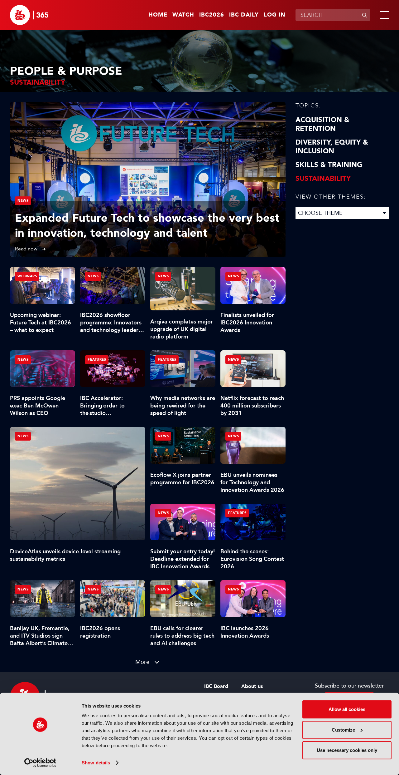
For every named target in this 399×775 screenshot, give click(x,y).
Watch (183, 15)
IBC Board (216, 686)
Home (157, 15)
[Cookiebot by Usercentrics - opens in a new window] (40, 763)
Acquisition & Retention (322, 124)
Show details (96, 762)
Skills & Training (329, 165)
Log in (275, 15)
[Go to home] (29, 15)
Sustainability (323, 178)
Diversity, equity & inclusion (332, 147)
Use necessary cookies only (347, 750)
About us (252, 686)
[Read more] (148, 179)
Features (97, 359)
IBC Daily (244, 15)
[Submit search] (364, 15)
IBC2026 (211, 15)
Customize (343, 729)
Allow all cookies (347, 709)
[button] (383, 15)
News (22, 200)
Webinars (27, 276)
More (142, 662)
